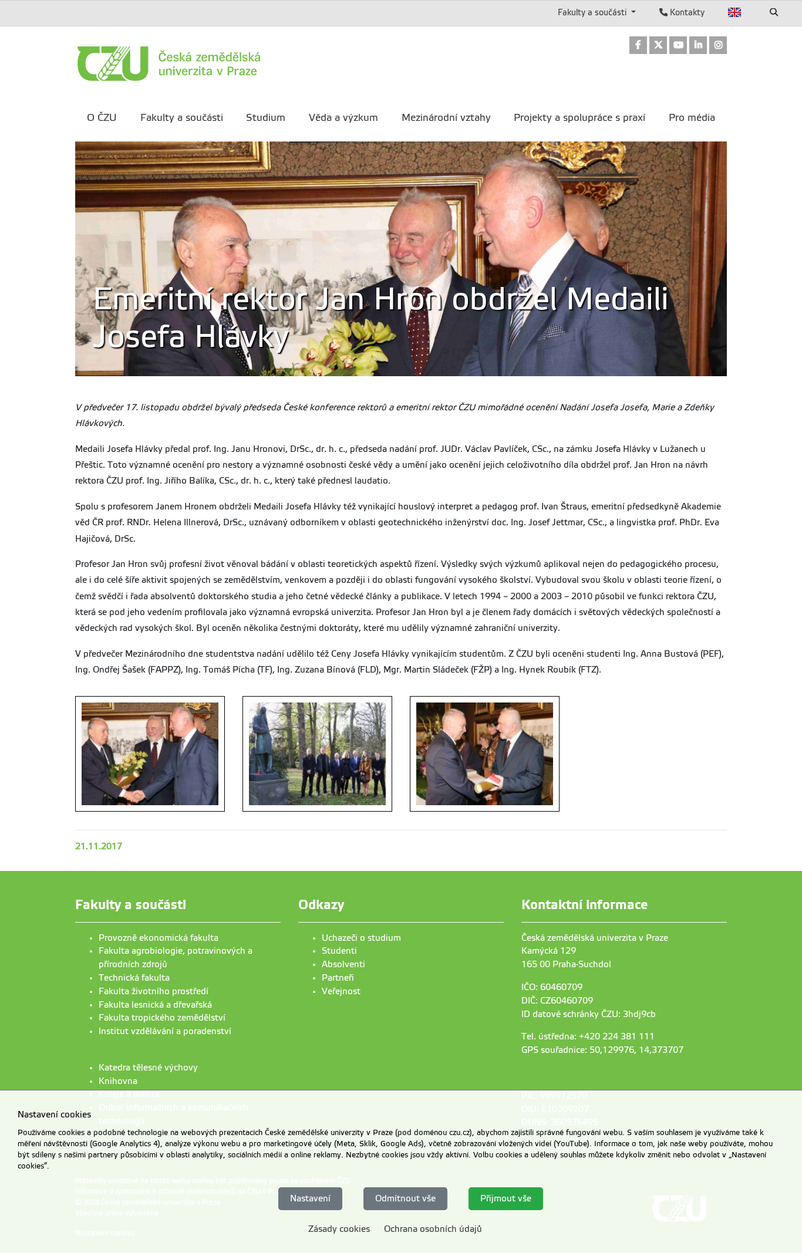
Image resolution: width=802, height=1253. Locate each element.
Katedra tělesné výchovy (148, 1067)
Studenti (339, 950)
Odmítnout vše (405, 1198)
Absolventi (343, 964)
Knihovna (118, 1081)
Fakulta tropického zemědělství (162, 1017)
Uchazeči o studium (361, 938)
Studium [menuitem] (265, 117)
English (735, 12)
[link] (638, 46)
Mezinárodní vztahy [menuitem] (446, 117)
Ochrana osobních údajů (433, 1228)
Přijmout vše (505, 1198)
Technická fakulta (134, 977)
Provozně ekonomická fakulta (158, 938)
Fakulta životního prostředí (153, 991)
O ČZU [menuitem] (102, 117)
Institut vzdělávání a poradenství (165, 1031)
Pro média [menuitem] (692, 117)
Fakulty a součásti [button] (593, 12)
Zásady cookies (339, 1228)
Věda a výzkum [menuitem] (343, 117)
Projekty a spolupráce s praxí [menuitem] (579, 117)
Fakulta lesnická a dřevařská (155, 1004)
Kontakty (686, 12)
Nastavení (310, 1198)
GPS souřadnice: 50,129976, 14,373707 (602, 1050)
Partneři (338, 977)
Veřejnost (341, 991)
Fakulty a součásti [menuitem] (181, 117)
